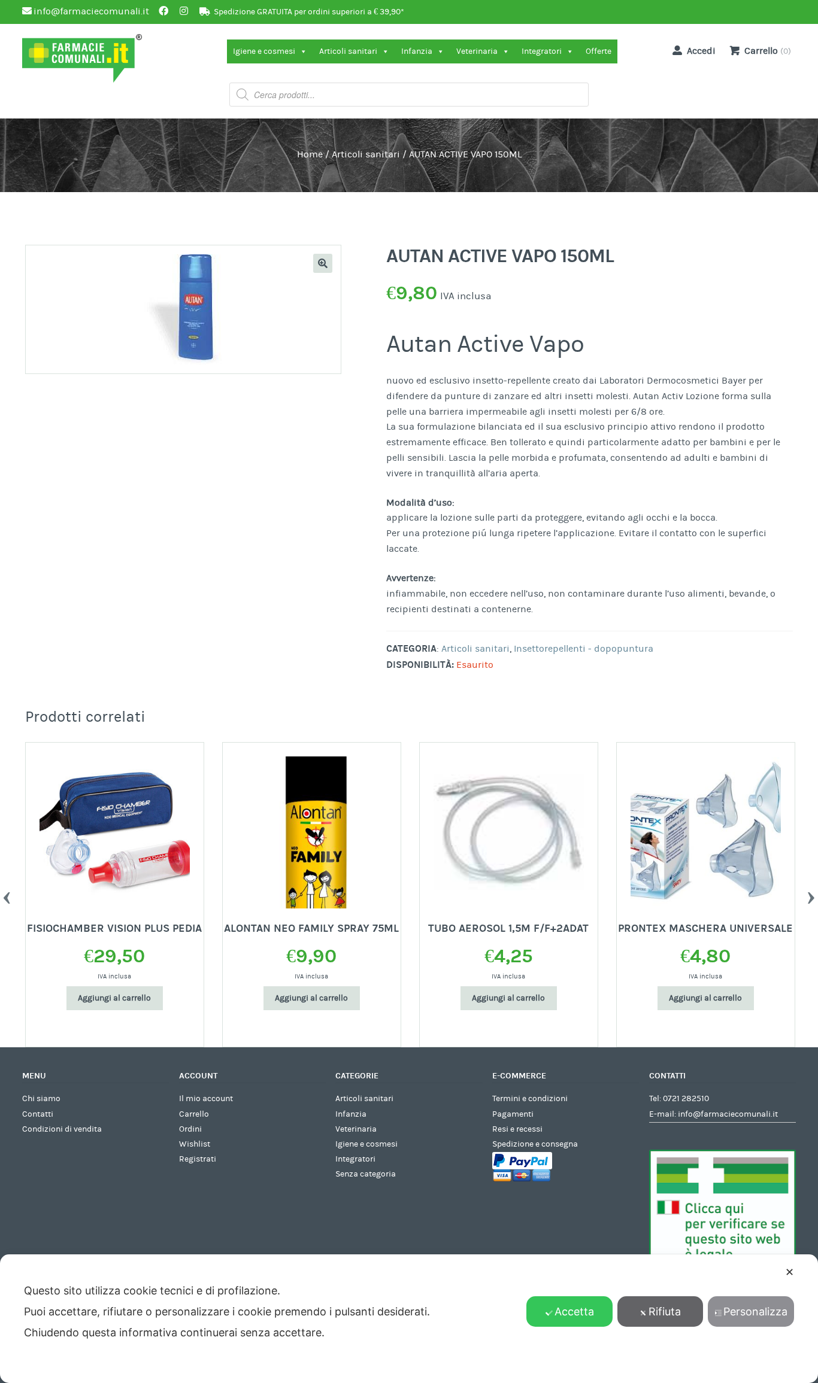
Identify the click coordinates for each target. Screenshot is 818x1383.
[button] (322, 263)
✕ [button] (789, 1272)
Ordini (190, 1129)
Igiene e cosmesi (264, 51)
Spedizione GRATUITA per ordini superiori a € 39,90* (309, 12)
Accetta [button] (574, 1311)
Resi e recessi (517, 1129)
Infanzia (416, 51)
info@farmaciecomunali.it (728, 1114)
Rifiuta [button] (665, 1311)
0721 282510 (686, 1099)
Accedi (701, 50)
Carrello (194, 1114)
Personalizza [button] (755, 1311)
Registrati (197, 1159)
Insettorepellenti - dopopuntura (583, 648)
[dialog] (409, 1318)
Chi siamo (41, 1099)
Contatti (37, 1114)
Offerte (598, 51)
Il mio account (206, 1099)
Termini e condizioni (530, 1099)
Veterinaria (477, 51)
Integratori (542, 51)
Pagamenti (513, 1114)
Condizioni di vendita (62, 1129)
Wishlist (194, 1144)
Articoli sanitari (348, 51)
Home (310, 154)
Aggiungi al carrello (114, 998)
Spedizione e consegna (535, 1144)
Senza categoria (365, 1174)
